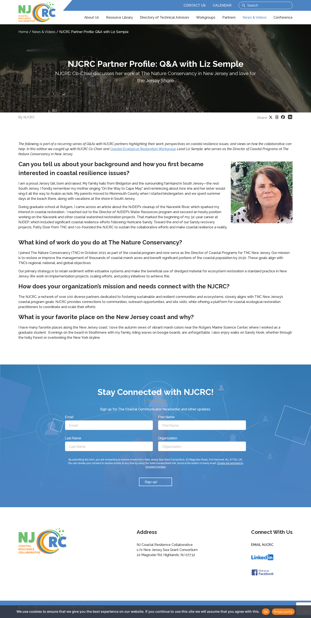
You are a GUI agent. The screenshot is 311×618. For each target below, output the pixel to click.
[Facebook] (283, 117)
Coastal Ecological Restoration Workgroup (143, 149)
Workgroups (205, 17)
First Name (166, 417)
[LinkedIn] (290, 117)
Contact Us (195, 5)
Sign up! (151, 481)
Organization (167, 438)
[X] (270, 117)
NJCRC (29, 117)
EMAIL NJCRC (262, 545)
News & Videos (255, 17)
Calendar (222, 5)
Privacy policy (283, 611)
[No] (306, 612)
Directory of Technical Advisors (164, 17)
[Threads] (276, 117)
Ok (266, 611)
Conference (283, 17)
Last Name (73, 438)
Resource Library (119, 17)
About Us (91, 17)
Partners (229, 17)
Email (69, 417)
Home (23, 32)
